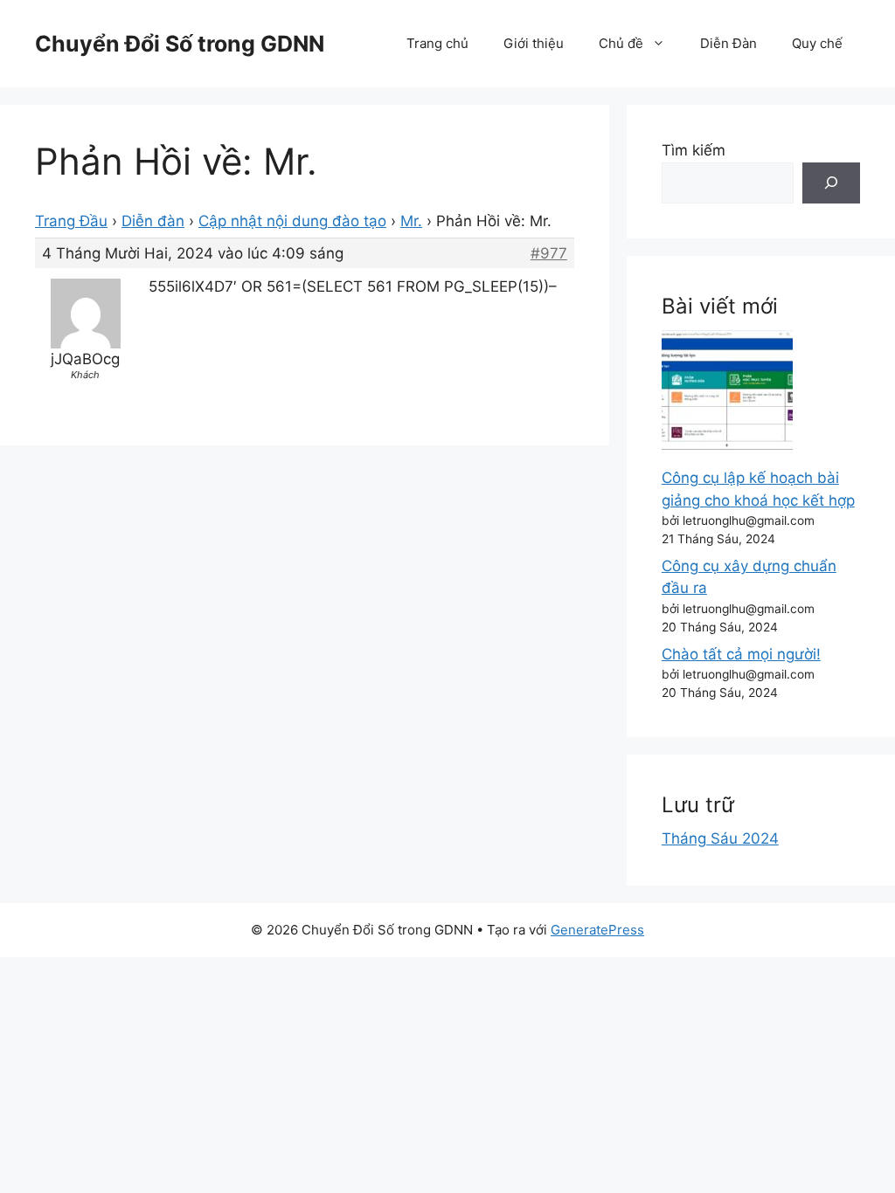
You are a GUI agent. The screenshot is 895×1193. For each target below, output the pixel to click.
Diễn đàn (152, 221)
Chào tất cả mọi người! (741, 654)
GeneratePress (597, 929)
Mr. (411, 221)
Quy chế (817, 43)
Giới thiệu (533, 43)
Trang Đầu (71, 221)
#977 (549, 253)
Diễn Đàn (728, 43)
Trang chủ (437, 43)
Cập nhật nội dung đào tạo (292, 221)
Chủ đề (621, 43)
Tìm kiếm (693, 150)
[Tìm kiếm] (831, 183)
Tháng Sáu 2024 (720, 838)
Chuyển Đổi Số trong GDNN (179, 44)
